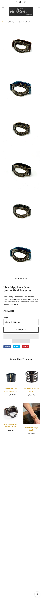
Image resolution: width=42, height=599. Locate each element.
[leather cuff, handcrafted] (21, 47)
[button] (21, 336)
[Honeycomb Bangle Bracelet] (31, 413)
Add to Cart (21, 329)
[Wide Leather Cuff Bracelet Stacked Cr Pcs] (10, 376)
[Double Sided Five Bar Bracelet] (31, 376)
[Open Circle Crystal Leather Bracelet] (10, 412)
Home (3, 22)
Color (5, 318)
